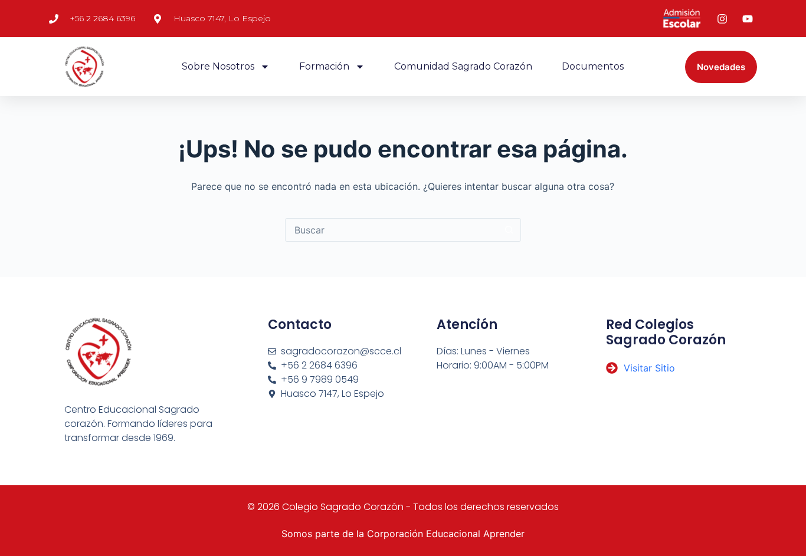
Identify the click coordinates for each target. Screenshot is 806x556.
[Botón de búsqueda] (509, 230)
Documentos (593, 66)
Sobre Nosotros (218, 66)
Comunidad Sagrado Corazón (463, 66)
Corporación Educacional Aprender (446, 533)
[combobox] (392, 230)
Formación (324, 66)
